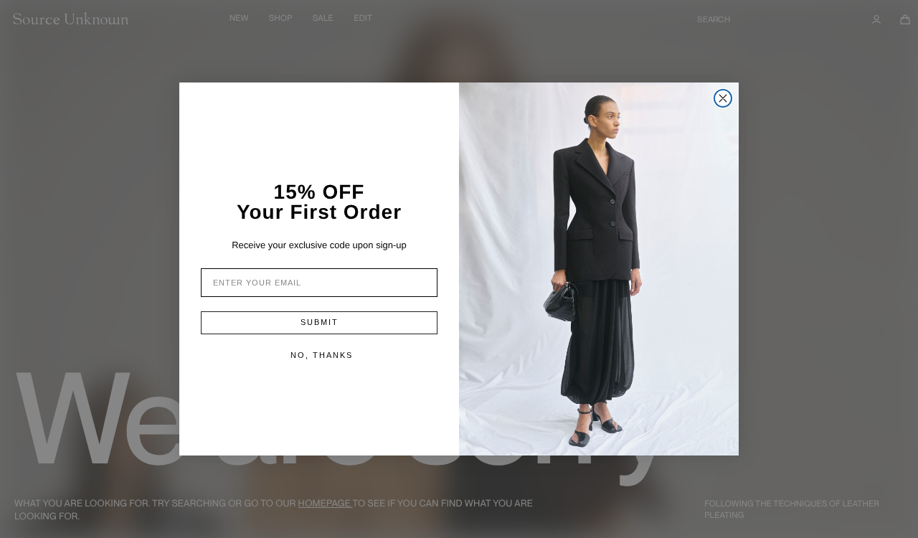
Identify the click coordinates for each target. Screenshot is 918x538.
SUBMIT (320, 322)
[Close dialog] (723, 98)
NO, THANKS (321, 355)
